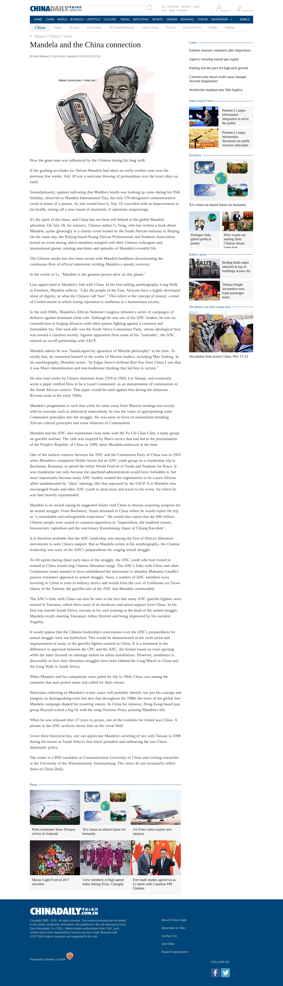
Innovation (94, 27)
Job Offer (167, 944)
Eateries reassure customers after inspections (219, 50)
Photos (171, 27)
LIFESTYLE (93, 19)
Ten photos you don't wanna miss (210, 307)
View (67, 36)
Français (182, 10)
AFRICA (186, 6)
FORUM (203, 19)
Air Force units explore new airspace (152, 831)
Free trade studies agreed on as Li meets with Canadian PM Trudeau (154, 884)
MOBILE (245, 19)
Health (212, 27)
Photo (33, 784)
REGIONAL (187, 19)
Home (39, 36)
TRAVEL (125, 19)
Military (230, 27)
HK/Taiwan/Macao (121, 27)
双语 (171, 10)
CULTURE (110, 19)
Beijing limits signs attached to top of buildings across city (236, 267)
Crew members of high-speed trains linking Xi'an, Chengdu (103, 882)
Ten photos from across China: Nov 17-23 (218, 356)
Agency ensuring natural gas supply (214, 59)
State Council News (201, 101)
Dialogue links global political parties (201, 239)
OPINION (171, 19)
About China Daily (173, 920)
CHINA (50, 19)
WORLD (62, 19)
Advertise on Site (173, 928)
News (58, 27)
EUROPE (173, 6)
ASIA (196, 6)
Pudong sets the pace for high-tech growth (218, 68)
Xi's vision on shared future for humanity (104, 831)
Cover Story (150, 27)
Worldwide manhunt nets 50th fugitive (216, 90)
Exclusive (195, 155)
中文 (164, 10)
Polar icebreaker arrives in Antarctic (53, 831)
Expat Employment (174, 952)
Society (74, 27)
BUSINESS (77, 19)
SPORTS (157, 19)
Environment (192, 27)
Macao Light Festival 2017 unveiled (51, 882)
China (54, 36)
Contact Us (169, 936)
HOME (38, 19)
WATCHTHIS (141, 19)
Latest (193, 42)
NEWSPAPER (219, 19)
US (163, 6)
